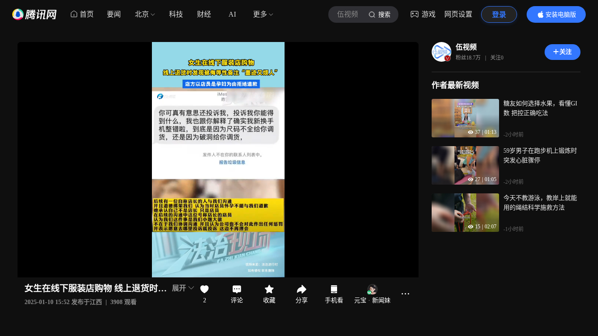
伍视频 (466, 47)
